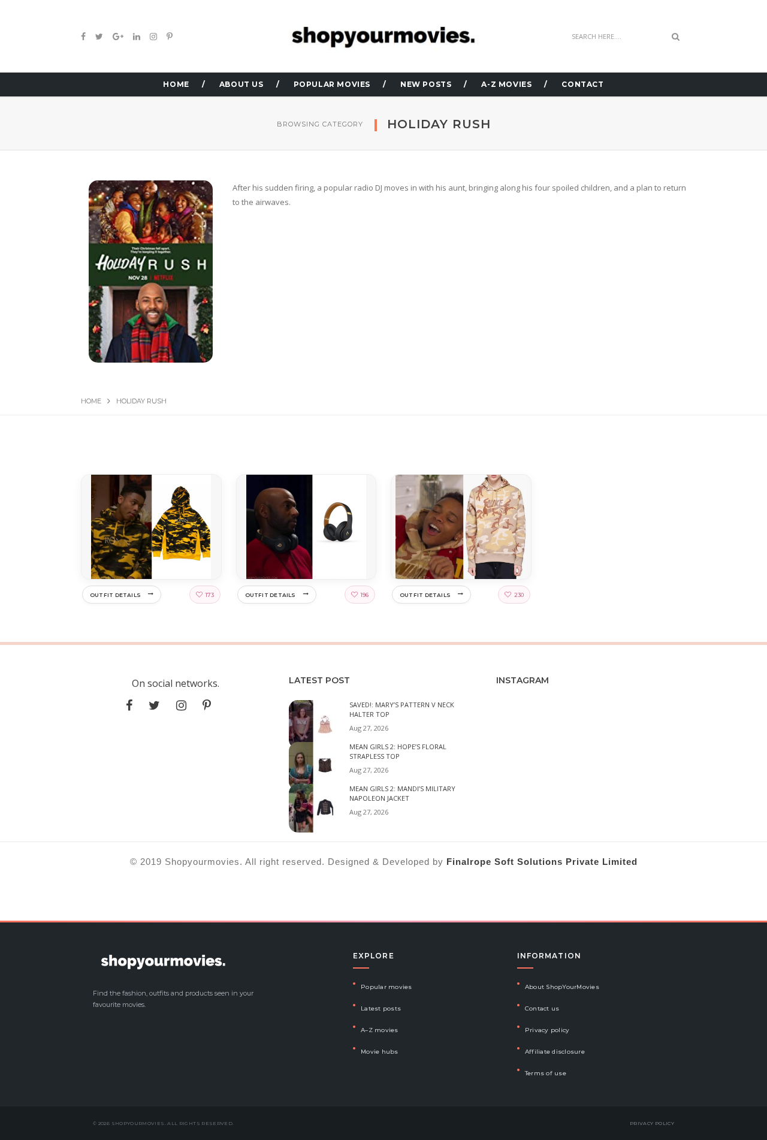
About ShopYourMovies (562, 987)
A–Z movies (379, 1030)
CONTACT (582, 84)
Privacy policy (547, 1030)
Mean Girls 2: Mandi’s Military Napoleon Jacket (402, 793)
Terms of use (545, 1073)
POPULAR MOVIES (332, 84)
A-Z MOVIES (506, 84)
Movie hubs (379, 1051)
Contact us (542, 1008)
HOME (176, 84)
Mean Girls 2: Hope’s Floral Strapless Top (397, 751)
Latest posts (381, 1008)
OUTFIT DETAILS (115, 595)
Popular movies (386, 987)
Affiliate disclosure (555, 1051)
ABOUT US (241, 84)
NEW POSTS (425, 84)
